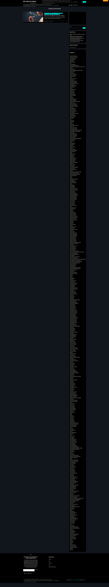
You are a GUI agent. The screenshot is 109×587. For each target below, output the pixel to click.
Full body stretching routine (74, 189)
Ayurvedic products (72, 94)
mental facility (72, 297)
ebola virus (71, 170)
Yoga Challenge (72, 530)
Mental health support (73, 321)
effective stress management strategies (75, 171)
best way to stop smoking (55, 13)
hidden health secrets (73, 248)
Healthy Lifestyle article (73, 232)
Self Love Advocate (72, 403)
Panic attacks (72, 365)
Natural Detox (72, 358)
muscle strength (72, 354)
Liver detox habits (72, 278)
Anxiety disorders (72, 84)
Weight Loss (71, 493)
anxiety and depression (73, 78)
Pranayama (71, 378)
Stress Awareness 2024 (73, 439)
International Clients (73, 266)
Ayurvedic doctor (72, 91)
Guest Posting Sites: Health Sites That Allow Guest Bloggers (43, 5)
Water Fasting (72, 489)
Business (71, 122)
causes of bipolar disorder (73, 134)
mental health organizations (74, 317)
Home (52, 5)
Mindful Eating (72, 340)
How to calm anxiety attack (73, 253)
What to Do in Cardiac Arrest (74, 504)
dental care (71, 145)
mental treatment (72, 328)
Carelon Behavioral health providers (75, 131)
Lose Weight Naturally (73, 284)
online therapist (72, 364)
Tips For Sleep (72, 464)
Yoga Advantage (72, 525)
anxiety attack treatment (73, 82)
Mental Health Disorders (73, 311)
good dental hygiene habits (74, 194)
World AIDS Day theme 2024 (74, 518)
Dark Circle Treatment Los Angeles (75, 41)
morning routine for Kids (73, 347)
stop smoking (51, 14)
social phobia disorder (73, 432)
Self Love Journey (72, 407)
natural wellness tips (73, 359)
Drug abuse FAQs (72, 168)
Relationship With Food (73, 394)
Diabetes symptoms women (74, 162)
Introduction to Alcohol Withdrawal (75, 268)
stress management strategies (74, 446)
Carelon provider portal (73, 133)
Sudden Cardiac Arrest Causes (74, 455)
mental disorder (72, 296)
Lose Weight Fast (72, 281)
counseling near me (73, 139)
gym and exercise (72, 200)
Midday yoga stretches (73, 339)
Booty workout (72, 121)
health (71, 206)
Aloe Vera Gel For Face (73, 73)
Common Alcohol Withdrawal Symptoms (75, 138)
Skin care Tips (72, 428)
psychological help (72, 384)
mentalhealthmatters (73, 335)
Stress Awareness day (73, 440)
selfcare (71, 413)
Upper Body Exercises (73, 486)
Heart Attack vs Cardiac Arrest (74, 243)
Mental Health (72, 298)
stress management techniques (74, 449)
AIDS (70, 63)
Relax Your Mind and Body (73, 395)
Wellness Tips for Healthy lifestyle (74, 495)
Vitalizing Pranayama (73, 488)
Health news (71, 223)
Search (70, 26)
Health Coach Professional (73, 217)
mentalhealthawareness (73, 334)
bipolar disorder (72, 114)
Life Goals (71, 275)
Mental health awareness (73, 302)
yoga (70, 524)
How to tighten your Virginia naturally (75, 260)
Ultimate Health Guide (73, 482)
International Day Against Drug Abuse (75, 267)
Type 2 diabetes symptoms (73, 477)
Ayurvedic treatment (73, 95)
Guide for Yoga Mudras (73, 199)
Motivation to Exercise (73, 353)
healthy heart (72, 230)
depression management (73, 150)
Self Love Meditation (73, 408)
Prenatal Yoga (72, 382)
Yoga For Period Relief (73, 537)
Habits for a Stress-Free (73, 205)
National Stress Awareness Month (75, 357)
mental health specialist (73, 320)
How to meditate (72, 255)
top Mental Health (72, 471)
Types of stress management (74, 481)
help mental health (72, 247)
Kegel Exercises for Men (73, 272)
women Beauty (72, 507)
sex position (71, 415)
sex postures (71, 418)
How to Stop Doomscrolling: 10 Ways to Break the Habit (78, 259)
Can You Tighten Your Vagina (74, 125)
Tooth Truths (71, 468)
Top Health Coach (29, 1)
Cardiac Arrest (72, 126)
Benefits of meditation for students (75, 101)
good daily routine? (72, 192)
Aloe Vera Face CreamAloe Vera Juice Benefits (76, 70)
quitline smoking (46, 14)
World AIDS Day (72, 516)
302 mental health (72, 58)
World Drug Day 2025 (73, 519)
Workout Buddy (72, 511)
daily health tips (72, 144)
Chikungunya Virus (72, 137)
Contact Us (69, 0)
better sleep (71, 107)
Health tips (71, 225)
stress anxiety (72, 437)
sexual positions (72, 421)
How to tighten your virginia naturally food (76, 261)
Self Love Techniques (73, 409)
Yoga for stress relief (73, 538)
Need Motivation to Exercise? (74, 360)
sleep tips (71, 431)
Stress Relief (71, 450)
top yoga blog (72, 474)
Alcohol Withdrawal (72, 64)
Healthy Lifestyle (72, 231)
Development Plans (72, 151)
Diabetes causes (72, 156)
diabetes (71, 152)
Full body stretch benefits (73, 188)
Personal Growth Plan (73, 370)
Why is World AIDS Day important (74, 506)
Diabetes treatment (72, 164)
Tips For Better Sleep (73, 462)
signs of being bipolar (73, 425)
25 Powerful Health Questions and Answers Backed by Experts (50, 0)
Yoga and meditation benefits (74, 526)
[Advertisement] (78, 18)
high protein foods (72, 249)
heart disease (72, 244)
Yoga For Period (72, 536)
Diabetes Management (73, 158)
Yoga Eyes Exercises (72, 531)
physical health (72, 373)
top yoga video (72, 475)
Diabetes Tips (72, 163)
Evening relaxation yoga (73, 175)
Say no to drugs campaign (73, 400)
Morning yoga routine (73, 351)
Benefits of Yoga (72, 102)
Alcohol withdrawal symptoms (74, 65)
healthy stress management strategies (75, 242)
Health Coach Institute (73, 213)
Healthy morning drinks (73, 241)
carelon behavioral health (73, 128)
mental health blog (72, 304)
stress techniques (72, 451)
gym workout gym (72, 204)
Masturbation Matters (73, 292)
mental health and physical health (75, 299)
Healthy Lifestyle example (73, 235)
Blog (66, 0)
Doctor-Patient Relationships (74, 167)
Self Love (71, 402)
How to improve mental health (74, 254)
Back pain (71, 96)
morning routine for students (74, 348)
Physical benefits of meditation (74, 372)
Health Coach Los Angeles (73, 216)
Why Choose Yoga (72, 505)
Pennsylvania (72, 367)
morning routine (72, 346)
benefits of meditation (73, 100)
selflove (71, 414)
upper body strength (73, 487)
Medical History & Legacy (73, 293)
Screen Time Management (73, 401)
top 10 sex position (72, 469)
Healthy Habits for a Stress (73, 229)
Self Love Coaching (72, 406)
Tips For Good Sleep (73, 463)
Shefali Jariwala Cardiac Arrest (74, 422)
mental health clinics (73, 308)
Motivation (71, 352)
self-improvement (72, 412)
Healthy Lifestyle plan (73, 237)
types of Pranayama (72, 480)
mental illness (72, 327)
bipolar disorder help (73, 115)
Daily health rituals (72, 143)
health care (71, 210)
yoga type (71, 548)
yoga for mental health (73, 535)
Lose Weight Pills (72, 285)
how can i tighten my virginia (74, 250)
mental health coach (73, 309)
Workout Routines (72, 513)
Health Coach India (72, 212)
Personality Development (73, 371)
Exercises (71, 177)
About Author (60, 0)
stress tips (71, 452)
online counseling (72, 363)
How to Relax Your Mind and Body (74, 256)
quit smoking (60, 13)
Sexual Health (72, 419)
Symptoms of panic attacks (73, 457)
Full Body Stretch (72, 187)
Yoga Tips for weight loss (73, 547)
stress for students (72, 443)
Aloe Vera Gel (72, 72)
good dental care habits (73, 193)
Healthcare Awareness (73, 226)
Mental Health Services (73, 318)
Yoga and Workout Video (52, 566)
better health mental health (74, 106)
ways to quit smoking (56, 14)
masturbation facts (72, 291)
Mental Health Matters (73, 316)
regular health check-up (73, 391)
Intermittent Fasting (73, 265)
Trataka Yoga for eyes (73, 476)
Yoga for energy (72, 532)
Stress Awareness (72, 438)
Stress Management (73, 444)
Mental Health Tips (72, 323)
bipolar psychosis (72, 116)
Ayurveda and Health (73, 89)
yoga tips (71, 543)
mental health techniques (73, 322)
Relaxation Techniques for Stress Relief (75, 397)
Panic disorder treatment (73, 366)
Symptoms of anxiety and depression (75, 456)
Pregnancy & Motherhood (73, 379)
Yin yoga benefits (72, 520)
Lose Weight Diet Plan (73, 280)
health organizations (73, 224)
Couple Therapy (72, 140)
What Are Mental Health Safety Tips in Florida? (76, 40)
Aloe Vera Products (72, 76)
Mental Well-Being (72, 329)
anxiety (71, 77)
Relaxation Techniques (73, 396)
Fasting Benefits (72, 180)
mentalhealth (72, 333)
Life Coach (71, 274)
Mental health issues (73, 315)
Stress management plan (73, 445)
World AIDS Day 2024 (73, 517)
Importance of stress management (75, 262)
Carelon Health (72, 132)
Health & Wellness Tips (73, 207)
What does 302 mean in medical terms (75, 499)
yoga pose (71, 542)
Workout (71, 510)
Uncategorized (72, 483)
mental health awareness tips (74, 303)
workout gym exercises (73, 512)
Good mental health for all (73, 195)
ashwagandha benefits (73, 85)
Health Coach (72, 211)
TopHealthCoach (46, 21)
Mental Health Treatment (73, 324)
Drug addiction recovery (73, 169)
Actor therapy (72, 60)
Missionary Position (72, 341)
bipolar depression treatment (74, 113)
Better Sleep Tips (72, 112)
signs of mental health (73, 426)
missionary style (72, 345)
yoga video (71, 549)
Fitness (71, 183)
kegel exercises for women (73, 273)
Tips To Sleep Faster (73, 467)
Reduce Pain (71, 390)
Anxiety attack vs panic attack (74, 83)
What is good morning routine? (74, 500)
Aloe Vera (71, 67)
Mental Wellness (72, 330)
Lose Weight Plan (72, 286)
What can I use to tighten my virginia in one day (77, 498)
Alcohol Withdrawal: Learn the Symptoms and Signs (77, 66)
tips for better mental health (74, 461)
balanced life (72, 97)
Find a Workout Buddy (73, 182)
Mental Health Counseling (73, 310)
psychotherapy (72, 385)
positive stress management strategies (75, 376)
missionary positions (73, 342)
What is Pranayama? (73, 501)
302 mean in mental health (74, 57)
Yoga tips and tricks (72, 544)
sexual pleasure (72, 420)
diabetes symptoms (72, 161)
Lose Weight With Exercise (73, 287)
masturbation (72, 290)
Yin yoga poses (72, 523)
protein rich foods (72, 383)
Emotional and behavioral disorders (75, 174)
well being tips (72, 494)
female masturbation (73, 181)
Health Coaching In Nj (73, 218)
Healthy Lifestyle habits (73, 236)
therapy (71, 458)
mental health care (72, 305)
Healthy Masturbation (73, 238)
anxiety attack (72, 79)
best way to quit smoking (47, 13)
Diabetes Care (72, 155)
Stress (71, 434)
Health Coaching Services (73, 219)
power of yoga (72, 377)
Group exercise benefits (73, 198)
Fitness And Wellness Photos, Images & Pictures (29, 5)
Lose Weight (71, 279)
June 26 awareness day (73, 269)
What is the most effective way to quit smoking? (54, 15)
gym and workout (72, 201)
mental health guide (73, 314)
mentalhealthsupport (73, 336)
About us (64, 0)
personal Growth (72, 369)
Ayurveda (71, 88)
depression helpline (73, 149)
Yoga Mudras (72, 541)
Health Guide (72, 220)
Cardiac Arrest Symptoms (73, 127)
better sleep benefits (73, 108)
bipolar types (72, 118)
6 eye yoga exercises (73, 59)
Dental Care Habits (72, 146)
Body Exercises (72, 120)
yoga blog (71, 529)
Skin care (71, 427)
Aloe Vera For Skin (72, 71)
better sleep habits (72, 109)
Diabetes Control (72, 157)
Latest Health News (56, 5)
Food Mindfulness (72, 186)
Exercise (71, 176)
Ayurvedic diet (72, 90)
